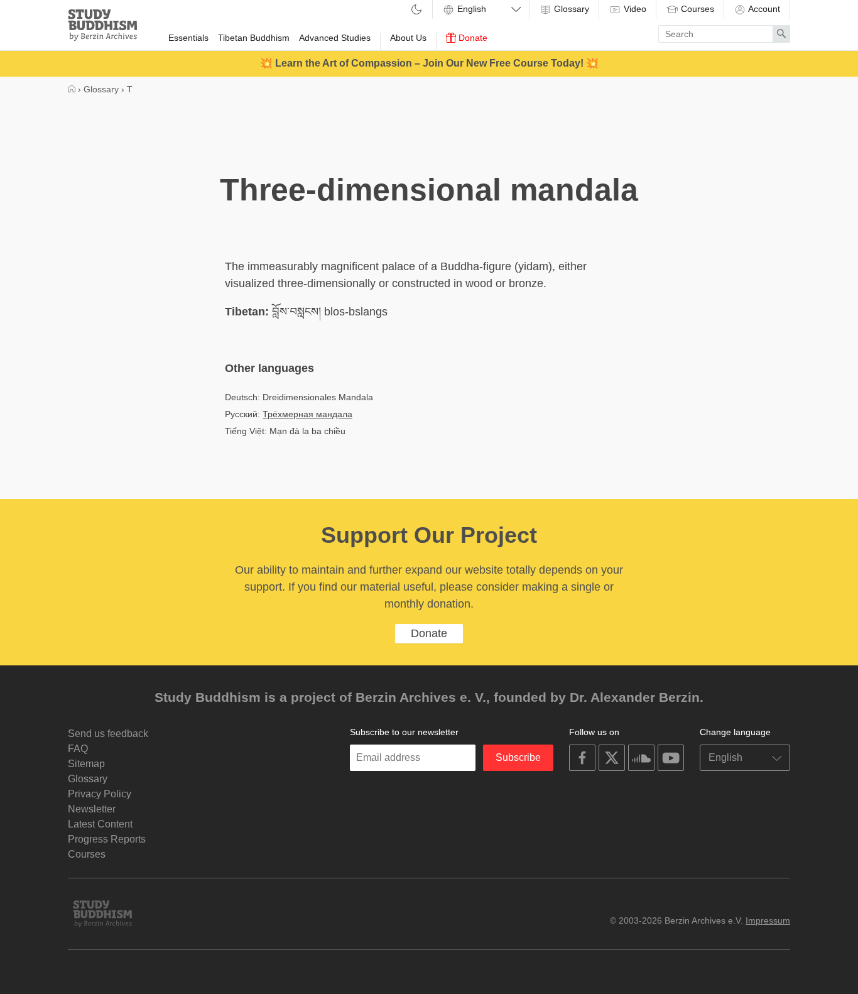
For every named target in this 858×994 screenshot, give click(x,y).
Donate (471, 38)
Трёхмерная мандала (307, 414)
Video (633, 9)
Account (763, 9)
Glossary (570, 9)
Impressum (768, 920)
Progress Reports (107, 839)
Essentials (188, 38)
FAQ (78, 748)
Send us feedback (108, 733)
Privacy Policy (99, 794)
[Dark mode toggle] (416, 10)
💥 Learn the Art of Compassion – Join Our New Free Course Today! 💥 (429, 63)
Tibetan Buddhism (254, 38)
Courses (696, 9)
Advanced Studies (335, 38)
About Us (408, 38)
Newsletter (92, 809)
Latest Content (100, 824)
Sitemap (86, 763)
